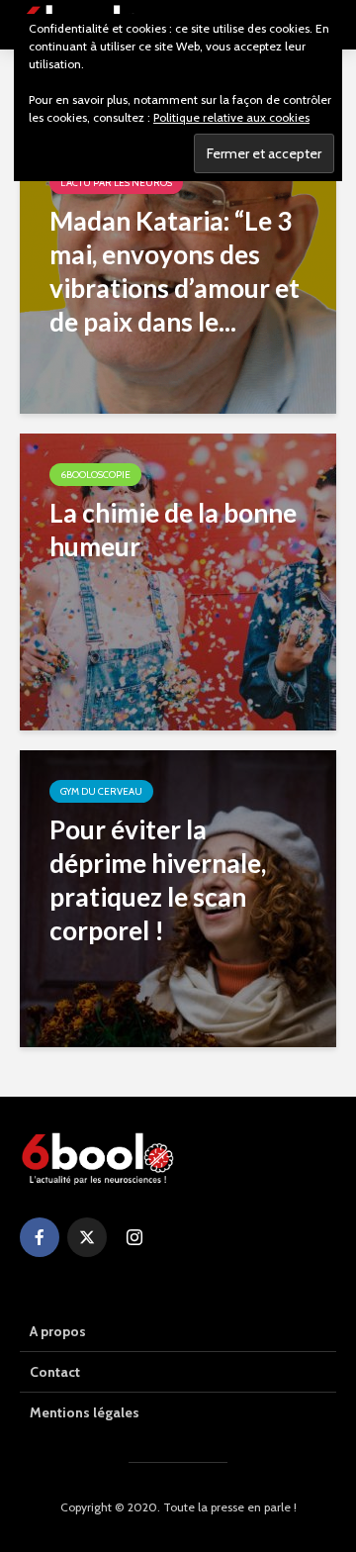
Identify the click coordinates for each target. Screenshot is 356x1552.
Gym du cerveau (101, 791)
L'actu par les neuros (116, 182)
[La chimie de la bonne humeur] (178, 580)
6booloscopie (95, 474)
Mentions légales (84, 1412)
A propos (58, 1331)
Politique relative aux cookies (231, 117)
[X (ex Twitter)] (87, 1237)
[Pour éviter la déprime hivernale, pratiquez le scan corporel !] (178, 897)
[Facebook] (39, 1237)
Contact (55, 1372)
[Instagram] (134, 1237)
